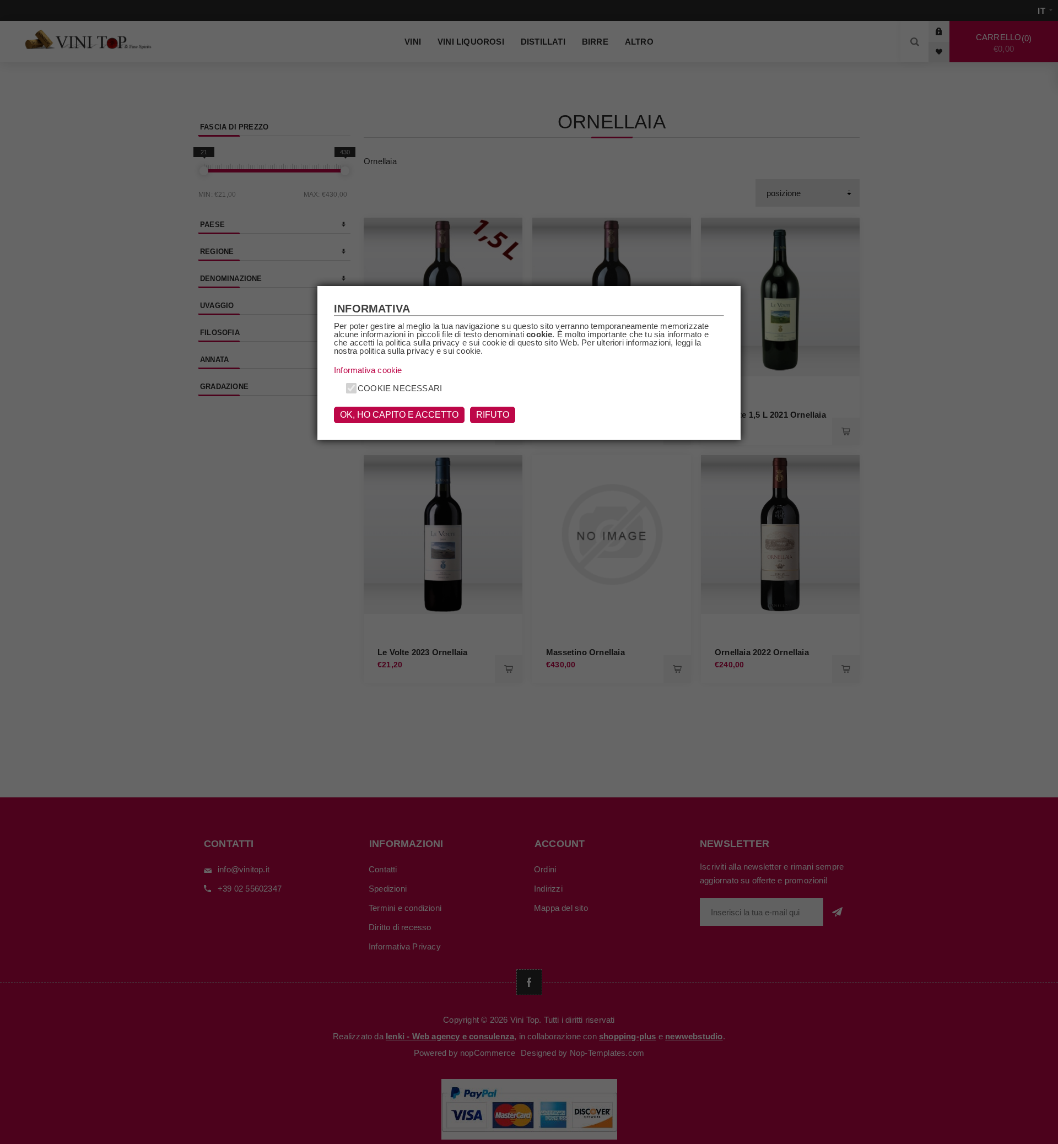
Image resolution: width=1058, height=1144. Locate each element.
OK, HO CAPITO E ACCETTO (399, 414)
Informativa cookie (368, 370)
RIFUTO (492, 414)
